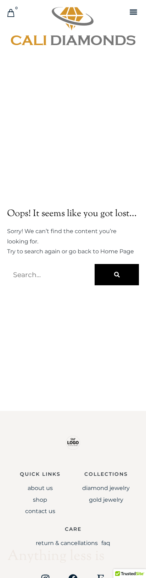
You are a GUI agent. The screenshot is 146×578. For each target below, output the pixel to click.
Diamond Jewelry (106, 488)
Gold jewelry (106, 499)
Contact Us (40, 511)
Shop (40, 499)
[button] (133, 12)
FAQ (105, 543)
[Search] (117, 274)
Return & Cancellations (67, 543)
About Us (40, 488)
